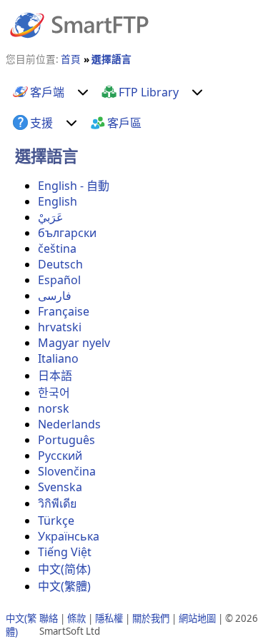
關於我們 (150, 618)
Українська (68, 536)
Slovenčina (67, 471)
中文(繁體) (64, 586)
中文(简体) (64, 569)
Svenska (60, 487)
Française (63, 311)
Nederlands (69, 424)
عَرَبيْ (51, 217)
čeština (57, 248)
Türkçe (56, 520)
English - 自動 (73, 185)
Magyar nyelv (74, 343)
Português (66, 440)
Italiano (58, 358)
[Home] (79, 24)
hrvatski (59, 327)
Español (59, 280)
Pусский (60, 455)
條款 (76, 618)
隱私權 (109, 618)
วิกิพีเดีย (57, 503)
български (67, 233)
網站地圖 (197, 618)
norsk (53, 408)
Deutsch (60, 264)
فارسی (54, 295)
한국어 (54, 393)
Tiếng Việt (64, 552)
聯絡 (48, 618)
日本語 (55, 375)
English (57, 201)
